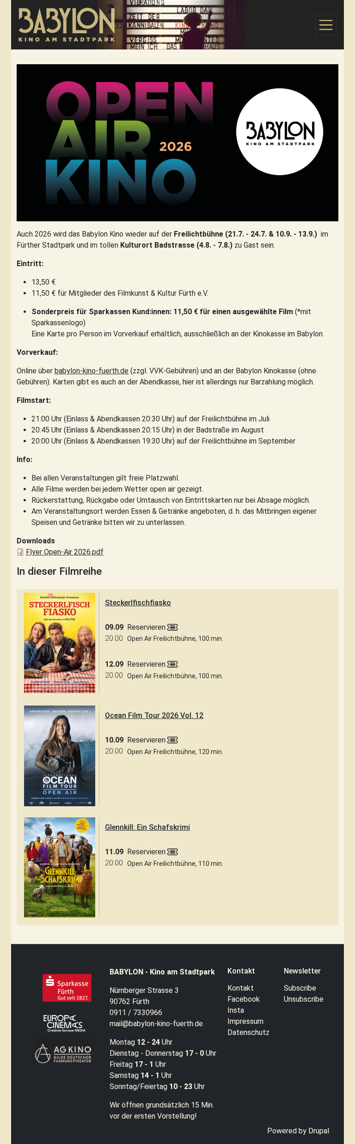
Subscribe (300, 988)
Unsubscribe (304, 999)
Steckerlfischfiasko (138, 602)
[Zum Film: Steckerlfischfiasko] (59, 643)
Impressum (245, 1021)
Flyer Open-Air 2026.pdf (65, 552)
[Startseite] (70, 24)
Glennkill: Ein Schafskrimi (147, 827)
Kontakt (240, 988)
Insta (235, 1010)
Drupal (318, 1130)
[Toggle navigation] (326, 25)
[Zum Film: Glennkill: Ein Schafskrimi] (59, 867)
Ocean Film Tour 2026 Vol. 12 (154, 715)
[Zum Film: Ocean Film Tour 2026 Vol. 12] (59, 756)
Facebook (243, 999)
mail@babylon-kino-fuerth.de (156, 1023)
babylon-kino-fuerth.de (92, 370)
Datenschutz (248, 1032)
